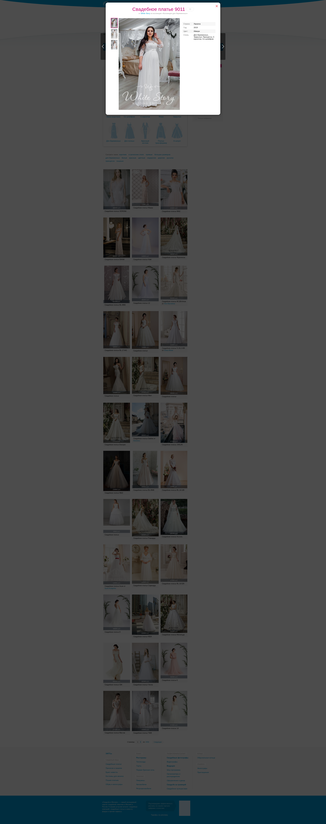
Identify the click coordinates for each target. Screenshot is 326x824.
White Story (145, 13)
